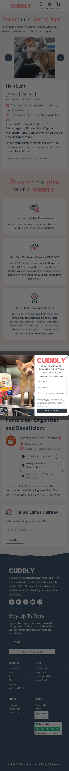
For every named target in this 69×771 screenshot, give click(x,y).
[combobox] (40, 393)
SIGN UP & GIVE (51, 411)
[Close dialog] (66, 357)
